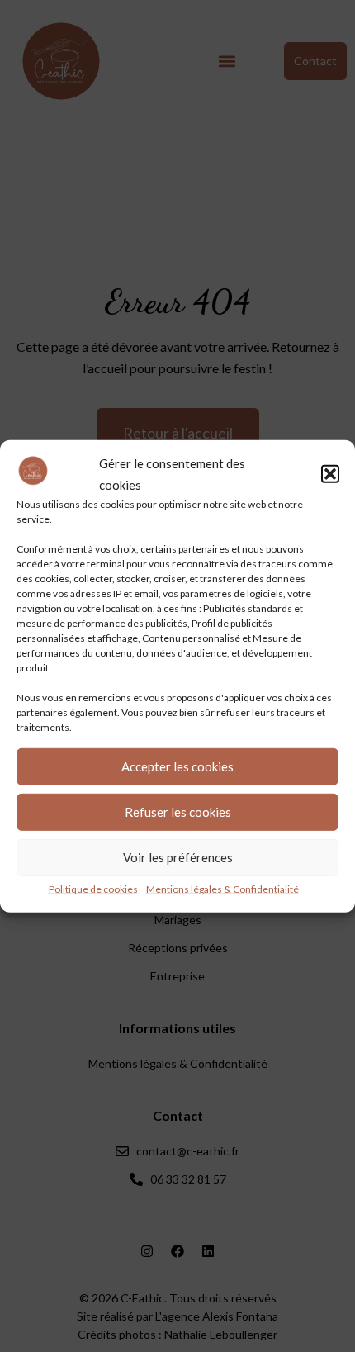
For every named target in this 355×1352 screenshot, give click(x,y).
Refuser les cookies (178, 811)
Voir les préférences (178, 857)
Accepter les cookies (177, 766)
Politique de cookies (93, 889)
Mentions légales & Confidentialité (222, 889)
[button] (330, 473)
